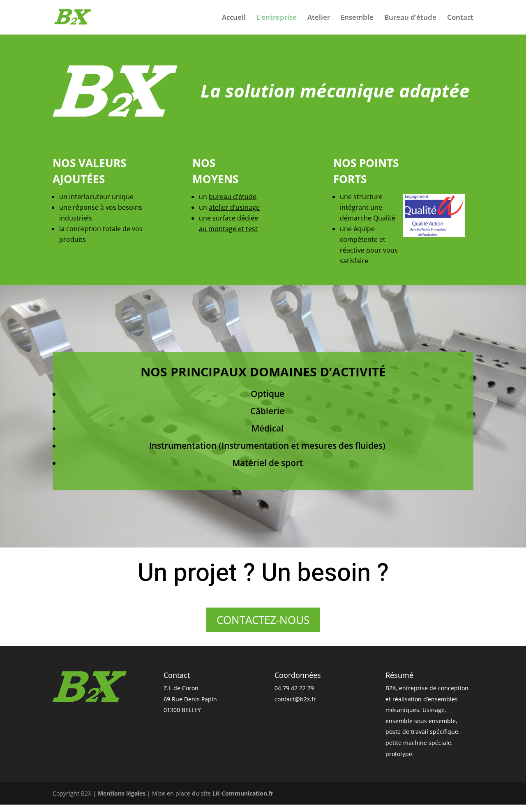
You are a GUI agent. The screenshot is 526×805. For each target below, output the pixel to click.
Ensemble (357, 18)
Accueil (234, 18)
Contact (460, 18)
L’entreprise (276, 18)
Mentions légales (121, 793)
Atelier (318, 18)
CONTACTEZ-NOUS (263, 619)
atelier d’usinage (234, 207)
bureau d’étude (232, 196)
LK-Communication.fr (242, 793)
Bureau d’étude (410, 18)
